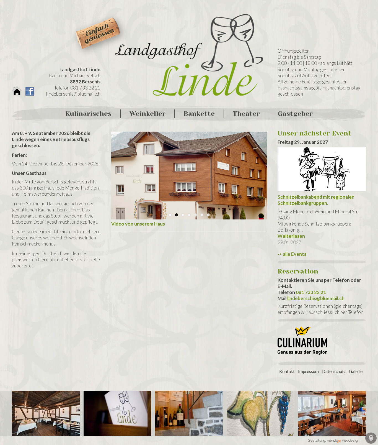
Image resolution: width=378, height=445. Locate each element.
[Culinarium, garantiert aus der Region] (302, 356)
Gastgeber (295, 113)
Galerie (356, 371)
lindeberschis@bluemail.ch (73, 94)
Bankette (199, 113)
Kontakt (287, 371)
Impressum (308, 371)
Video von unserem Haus (138, 224)
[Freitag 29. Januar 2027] (322, 170)
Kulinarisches (88, 113)
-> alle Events (292, 254)
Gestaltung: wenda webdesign (333, 440)
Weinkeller (147, 113)
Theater (246, 113)
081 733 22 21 (311, 292)
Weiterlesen (291, 236)
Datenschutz (334, 371)
